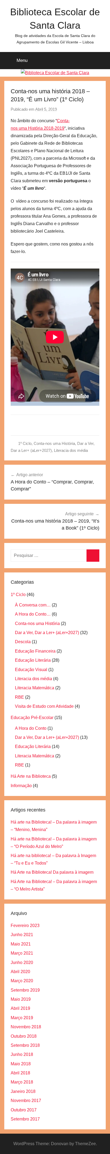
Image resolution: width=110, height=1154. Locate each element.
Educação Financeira (35, 651)
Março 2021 (22, 953)
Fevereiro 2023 (25, 925)
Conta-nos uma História (54, 443)
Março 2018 (22, 1082)
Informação (21, 785)
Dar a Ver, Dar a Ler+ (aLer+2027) (47, 632)
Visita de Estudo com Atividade (44, 706)
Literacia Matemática (34, 688)
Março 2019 (22, 1017)
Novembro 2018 (26, 1027)
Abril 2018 (20, 1073)
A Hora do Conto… (33, 614)
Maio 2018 (21, 1064)
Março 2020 (22, 980)
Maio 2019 (21, 999)
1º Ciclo (25, 443)
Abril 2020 (20, 971)
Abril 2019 (20, 1008)
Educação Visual (31, 669)
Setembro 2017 (25, 1119)
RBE (19, 697)
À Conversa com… (33, 605)
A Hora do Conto (30, 728)
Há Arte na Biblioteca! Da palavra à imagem (52, 872)
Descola (23, 641)
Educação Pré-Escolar (32, 717)
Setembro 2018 (25, 1045)
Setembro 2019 (25, 990)
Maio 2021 (21, 944)
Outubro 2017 (24, 1110)
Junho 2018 (22, 1054)
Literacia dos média (71, 450)
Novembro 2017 (26, 1100)
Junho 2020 (22, 962)
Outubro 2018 (24, 1036)
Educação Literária (33, 660)
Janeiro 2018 (23, 1091)
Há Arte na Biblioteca (31, 776)
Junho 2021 (22, 934)
